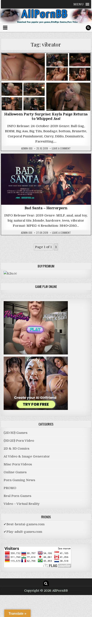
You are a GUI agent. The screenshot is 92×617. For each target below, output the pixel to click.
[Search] (88, 27)
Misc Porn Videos (46, 63)
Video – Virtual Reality (22, 504)
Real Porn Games (17, 496)
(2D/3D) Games (15, 433)
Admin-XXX (27, 148)
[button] (78, 4)
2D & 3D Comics (16, 448)
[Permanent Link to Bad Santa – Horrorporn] (46, 179)
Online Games (15, 472)
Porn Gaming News (19, 480)
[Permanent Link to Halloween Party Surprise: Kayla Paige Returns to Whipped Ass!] (46, 82)
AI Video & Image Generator (27, 456)
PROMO (10, 488)
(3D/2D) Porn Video (19, 441)
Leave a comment (61, 148)
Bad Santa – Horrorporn (46, 208)
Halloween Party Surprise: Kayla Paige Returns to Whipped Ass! (46, 117)
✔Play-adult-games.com (23, 532)
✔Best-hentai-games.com (24, 524)
